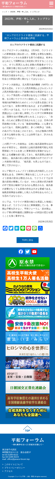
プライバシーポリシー (14, 468)
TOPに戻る (27, 240)
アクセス (8, 471)
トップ (4, 12)
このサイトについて (13, 464)
